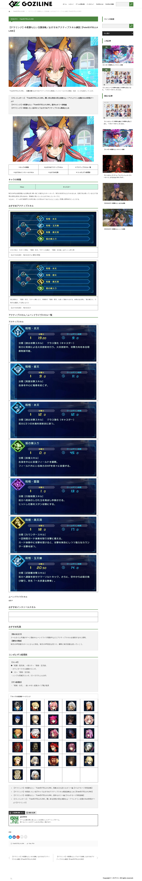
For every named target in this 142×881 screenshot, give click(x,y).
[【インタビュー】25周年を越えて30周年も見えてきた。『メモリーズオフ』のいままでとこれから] (117, 77)
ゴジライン (116, 878)
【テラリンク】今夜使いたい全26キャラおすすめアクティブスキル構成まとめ (40, 108)
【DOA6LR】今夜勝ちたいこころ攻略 (114, 229)
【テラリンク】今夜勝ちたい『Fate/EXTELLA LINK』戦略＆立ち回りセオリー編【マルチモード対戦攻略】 (53, 788)
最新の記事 (31, 812)
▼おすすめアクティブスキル (53, 167)
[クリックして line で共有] (25, 837)
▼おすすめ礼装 (53, 172)
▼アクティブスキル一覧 (83, 167)
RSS (11, 878)
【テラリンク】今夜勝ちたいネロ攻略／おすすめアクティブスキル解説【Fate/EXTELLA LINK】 (31, 858)
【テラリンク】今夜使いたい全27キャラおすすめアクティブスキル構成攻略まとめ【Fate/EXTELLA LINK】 (53, 792)
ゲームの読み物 (80, 4)
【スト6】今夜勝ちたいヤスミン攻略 (112, 65)
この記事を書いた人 (18, 812)
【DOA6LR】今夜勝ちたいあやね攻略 (114, 203)
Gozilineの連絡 (109, 4)
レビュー (71, 4)
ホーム (65, 4)
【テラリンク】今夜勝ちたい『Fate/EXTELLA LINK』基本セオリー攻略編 (39, 105)
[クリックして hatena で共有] (21, 837)
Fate (30, 843)
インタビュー (90, 4)
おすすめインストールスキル (24, 172)
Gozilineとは (99, 4)
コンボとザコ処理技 (83, 172)
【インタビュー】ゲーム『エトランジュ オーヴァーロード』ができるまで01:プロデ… (118, 176)
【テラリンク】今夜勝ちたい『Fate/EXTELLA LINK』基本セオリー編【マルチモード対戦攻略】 (49, 795)
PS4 (33, 843)
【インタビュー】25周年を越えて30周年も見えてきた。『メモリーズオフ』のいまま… (116, 88)
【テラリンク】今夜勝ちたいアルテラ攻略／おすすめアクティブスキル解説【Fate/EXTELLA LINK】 (75, 858)
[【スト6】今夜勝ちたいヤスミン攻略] (117, 54)
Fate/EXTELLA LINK (27, 19)
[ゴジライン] (30, 7)
